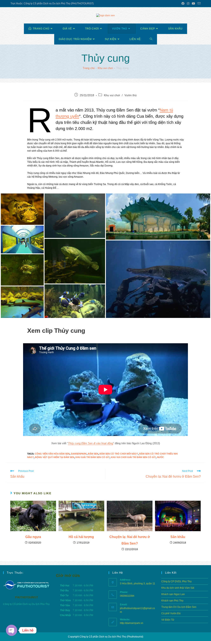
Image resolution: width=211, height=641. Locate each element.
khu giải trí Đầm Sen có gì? (92, 457)
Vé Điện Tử (167, 619)
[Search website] (151, 39)
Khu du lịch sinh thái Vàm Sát (177, 587)
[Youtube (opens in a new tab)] (193, 3)
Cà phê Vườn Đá (171, 613)
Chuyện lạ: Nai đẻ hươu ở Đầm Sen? (129, 540)
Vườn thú (130, 95)
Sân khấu (177, 537)
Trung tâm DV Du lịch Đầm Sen (178, 607)
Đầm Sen (93, 453)
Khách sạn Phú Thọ (172, 600)
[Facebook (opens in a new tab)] (183, 3)
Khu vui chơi (105, 68)
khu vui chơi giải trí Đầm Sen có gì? (133, 457)
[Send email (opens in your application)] (198, 3)
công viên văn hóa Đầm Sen (52, 453)
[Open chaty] (11, 630)
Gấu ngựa (33, 537)
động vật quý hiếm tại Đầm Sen (54, 457)
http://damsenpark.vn (131, 623)
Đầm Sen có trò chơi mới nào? (119, 453)
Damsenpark (79, 453)
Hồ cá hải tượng (81, 537)
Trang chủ (89, 68)
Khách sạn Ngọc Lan (173, 594)
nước (160, 457)
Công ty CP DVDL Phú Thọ (176, 581)
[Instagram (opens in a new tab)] (188, 3)
